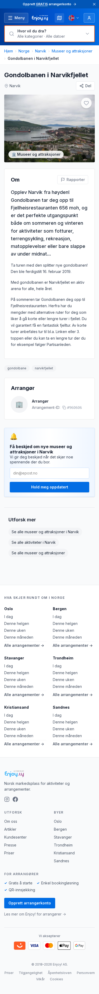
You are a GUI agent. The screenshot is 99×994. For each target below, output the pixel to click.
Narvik (40, 51)
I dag (8, 616)
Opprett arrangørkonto (29, 903)
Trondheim (63, 658)
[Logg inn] (89, 18)
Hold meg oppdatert (49, 487)
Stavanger (14, 658)
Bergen (60, 608)
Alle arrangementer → (24, 645)
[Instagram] (7, 799)
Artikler (10, 829)
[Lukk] (94, 4)
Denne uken (15, 630)
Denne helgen (16, 623)
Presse (10, 845)
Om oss (10, 821)
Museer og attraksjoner (72, 51)
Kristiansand (16, 707)
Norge (24, 51)
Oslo (8, 608)
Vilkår (40, 979)
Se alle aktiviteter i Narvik (34, 542)
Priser (9, 853)
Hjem (8, 51)
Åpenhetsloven (60, 973)
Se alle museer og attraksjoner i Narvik (45, 532)
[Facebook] (15, 799)
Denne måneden (18, 637)
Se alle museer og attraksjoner (38, 553)
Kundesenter (15, 837)
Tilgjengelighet (31, 973)
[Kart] (59, 18)
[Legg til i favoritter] (86, 103)
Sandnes (61, 707)
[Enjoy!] (49, 773)
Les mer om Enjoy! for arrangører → (35, 914)
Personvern (86, 973)
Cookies (56, 979)
